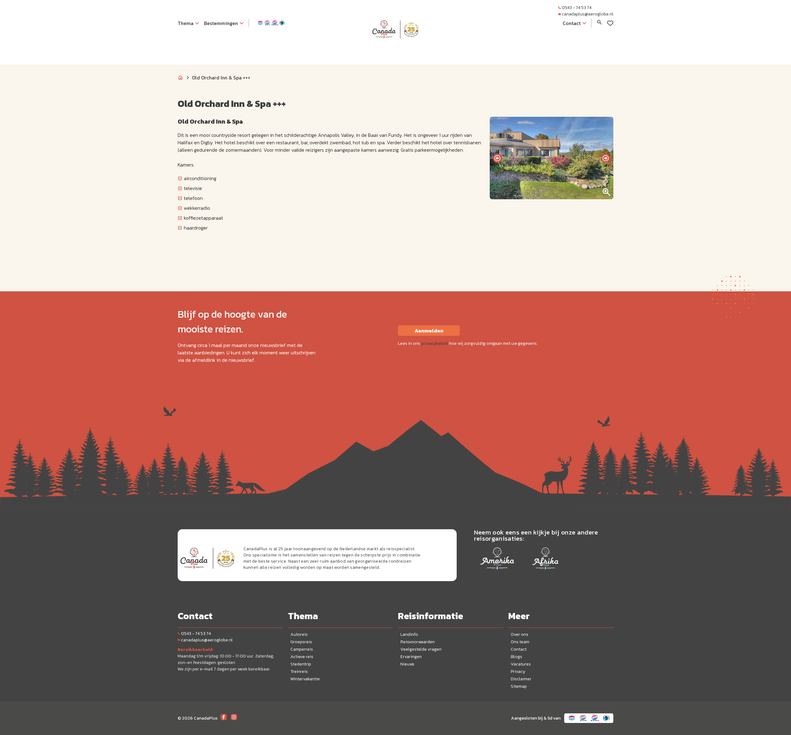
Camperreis (301, 649)
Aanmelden (429, 330)
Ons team (520, 642)
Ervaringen (411, 656)
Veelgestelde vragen (421, 649)
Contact (519, 649)
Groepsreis (301, 642)
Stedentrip (300, 664)
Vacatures (521, 664)
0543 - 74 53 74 (576, 7)
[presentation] (497, 158)
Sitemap (519, 686)
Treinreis (299, 671)
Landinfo (409, 634)
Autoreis (299, 634)
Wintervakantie (305, 679)
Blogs (516, 656)
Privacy (518, 671)
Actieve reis (301, 656)
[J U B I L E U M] (395, 50)
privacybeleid (434, 343)
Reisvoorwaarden (417, 642)
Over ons (519, 634)
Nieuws (407, 664)
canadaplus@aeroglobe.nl (587, 14)
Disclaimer (521, 679)
